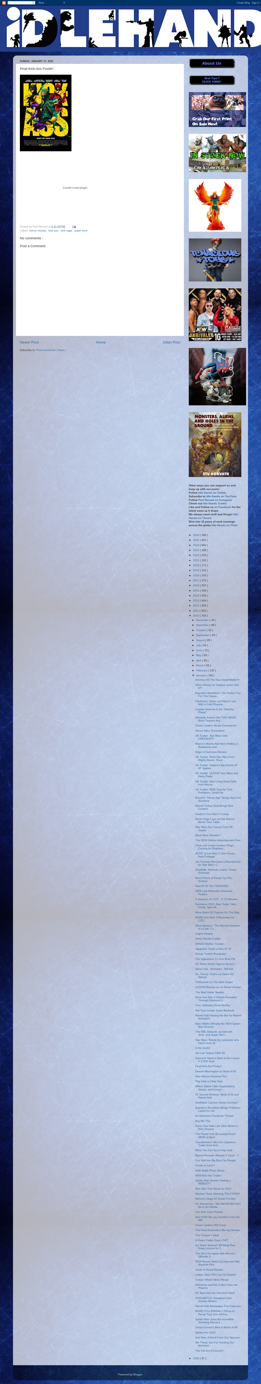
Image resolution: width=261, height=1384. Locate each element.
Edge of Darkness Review (210, 752)
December (202, 620)
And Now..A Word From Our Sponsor (217, 1337)
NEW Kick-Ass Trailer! (208, 1175)
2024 (196, 545)
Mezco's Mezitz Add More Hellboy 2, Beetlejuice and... (217, 745)
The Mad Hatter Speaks (209, 992)
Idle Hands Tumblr (215, 503)
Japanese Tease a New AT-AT (213, 948)
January (201, 675)
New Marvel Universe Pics (211, 1076)
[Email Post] (73, 226)
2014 (196, 595)
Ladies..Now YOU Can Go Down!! (215, 1274)
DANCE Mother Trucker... (210, 943)
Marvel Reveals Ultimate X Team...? (217, 1155)
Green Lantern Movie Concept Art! (216, 725)
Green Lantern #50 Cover (210, 1225)
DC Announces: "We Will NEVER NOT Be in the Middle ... (218, 1205)
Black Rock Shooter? (207, 835)
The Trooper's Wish (207, 1235)
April (199, 660)
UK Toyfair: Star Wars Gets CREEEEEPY (211, 737)
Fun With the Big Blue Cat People (215, 1160)
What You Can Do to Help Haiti (213, 1150)
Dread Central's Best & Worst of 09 (216, 1327)
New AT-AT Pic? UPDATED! (211, 886)
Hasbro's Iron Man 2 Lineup (212, 814)
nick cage (67, 230)
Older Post (171, 342)
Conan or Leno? (205, 1165)
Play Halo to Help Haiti (208, 1081)
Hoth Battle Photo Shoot (209, 1170)
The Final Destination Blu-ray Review (217, 1230)
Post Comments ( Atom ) (51, 350)
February (202, 670)
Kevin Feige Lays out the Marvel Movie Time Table (214, 821)
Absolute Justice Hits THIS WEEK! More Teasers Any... (215, 719)
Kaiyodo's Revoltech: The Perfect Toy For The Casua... (218, 695)
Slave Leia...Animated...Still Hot (214, 969)
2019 (196, 570)
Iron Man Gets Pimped (209, 1212)
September (203, 635)
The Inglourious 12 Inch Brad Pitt (215, 959)
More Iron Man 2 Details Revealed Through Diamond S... (216, 999)
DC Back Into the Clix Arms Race (215, 1293)
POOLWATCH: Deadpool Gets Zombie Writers (213, 1300)
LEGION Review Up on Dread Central (218, 987)
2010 (196, 615)
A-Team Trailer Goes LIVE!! (212, 1240)
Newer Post (29, 342)
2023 (196, 550)
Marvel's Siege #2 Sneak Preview (215, 1198)
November (202, 625)
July (199, 645)
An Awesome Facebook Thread (214, 1115)
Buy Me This (202, 1121)
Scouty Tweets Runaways (210, 953)
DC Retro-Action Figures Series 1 (215, 964)
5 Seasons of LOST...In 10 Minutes (216, 899)
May (199, 655)
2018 (196, 575)
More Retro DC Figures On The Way (217, 912)
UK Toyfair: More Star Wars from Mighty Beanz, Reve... (215, 759)
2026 (196, 535)
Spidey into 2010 (205, 1332)
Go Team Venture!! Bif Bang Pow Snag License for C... (215, 1247)
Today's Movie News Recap (212, 1279)
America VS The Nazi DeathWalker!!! (217, 679)
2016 (196, 585)
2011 (196, 610)
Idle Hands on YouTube (221, 496)
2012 (196, 605)
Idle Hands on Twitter (212, 492)
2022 (196, 555)
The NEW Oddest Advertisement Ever (218, 840)
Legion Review (204, 933)
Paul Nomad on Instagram (215, 500)
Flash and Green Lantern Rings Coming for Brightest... (214, 847)
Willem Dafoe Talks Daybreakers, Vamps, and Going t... (215, 1088)
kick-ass (54, 230)
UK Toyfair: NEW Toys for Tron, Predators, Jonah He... (214, 791)
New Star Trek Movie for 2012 (213, 1188)
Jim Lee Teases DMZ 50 (210, 1053)
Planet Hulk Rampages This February (218, 1306)
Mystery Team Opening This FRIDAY (217, 1193)
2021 (196, 560)
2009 (196, 1358)
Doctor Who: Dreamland (210, 730)
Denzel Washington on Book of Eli (215, 1071)
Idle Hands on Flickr (225, 525)
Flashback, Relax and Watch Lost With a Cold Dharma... (215, 703)
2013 (196, 600)
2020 (196, 565)
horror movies (38, 230)
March (200, 665)
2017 (196, 580)
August (200, 640)
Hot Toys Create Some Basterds (214, 1010)
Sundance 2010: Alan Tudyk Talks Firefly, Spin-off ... (215, 906)
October (201, 630)
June (199, 650)
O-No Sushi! (202, 1048)
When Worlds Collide (207, 938)
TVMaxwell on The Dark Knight (214, 982)
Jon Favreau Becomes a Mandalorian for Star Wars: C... (218, 863)
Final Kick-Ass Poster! (208, 1066)
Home (101, 342)
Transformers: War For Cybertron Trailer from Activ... (215, 1144)
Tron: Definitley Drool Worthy (212, 1005)
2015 (196, 590)
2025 (196, 540)
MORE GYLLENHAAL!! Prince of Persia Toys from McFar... (214, 1313)
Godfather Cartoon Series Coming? (216, 1102)
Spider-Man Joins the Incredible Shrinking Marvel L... (214, 1321)
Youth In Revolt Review (209, 1269)
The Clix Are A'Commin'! (209, 1350)
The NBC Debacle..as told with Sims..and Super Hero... (213, 1033)
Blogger (137, 1374)
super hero (81, 230)
